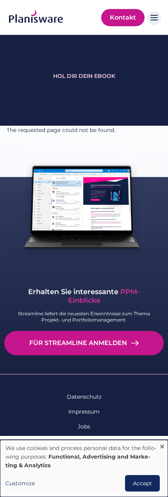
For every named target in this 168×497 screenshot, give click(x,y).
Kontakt (123, 17)
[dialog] (84, 468)
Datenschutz (84, 396)
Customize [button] (20, 483)
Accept (142, 483)
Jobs (84, 426)
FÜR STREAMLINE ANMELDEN (78, 343)
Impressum (84, 411)
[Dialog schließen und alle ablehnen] (162, 445)
